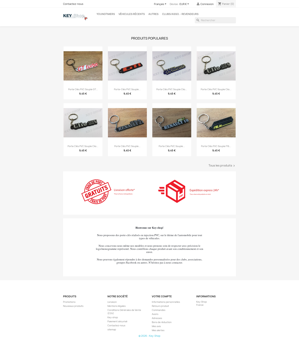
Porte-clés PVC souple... (127, 89)
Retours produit (160, 305)
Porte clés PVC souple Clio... (171, 89)
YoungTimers (106, 14)
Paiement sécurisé (117, 321)
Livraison (112, 301)
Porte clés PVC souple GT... (83, 89)
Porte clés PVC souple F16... (216, 146)
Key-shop (112, 317)
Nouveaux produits (73, 305)
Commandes (158, 310)
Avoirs (155, 314)
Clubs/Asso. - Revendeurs (180, 14)
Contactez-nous (73, 4)
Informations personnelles (166, 301)
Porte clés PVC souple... (127, 146)
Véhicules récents (132, 14)
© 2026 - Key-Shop (149, 336)
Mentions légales (116, 305)
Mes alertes (158, 330)
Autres (153, 14)
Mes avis (156, 326)
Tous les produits (222, 166)
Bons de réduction (162, 322)
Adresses (157, 318)
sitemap (111, 329)
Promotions (69, 301)
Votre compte (162, 296)
